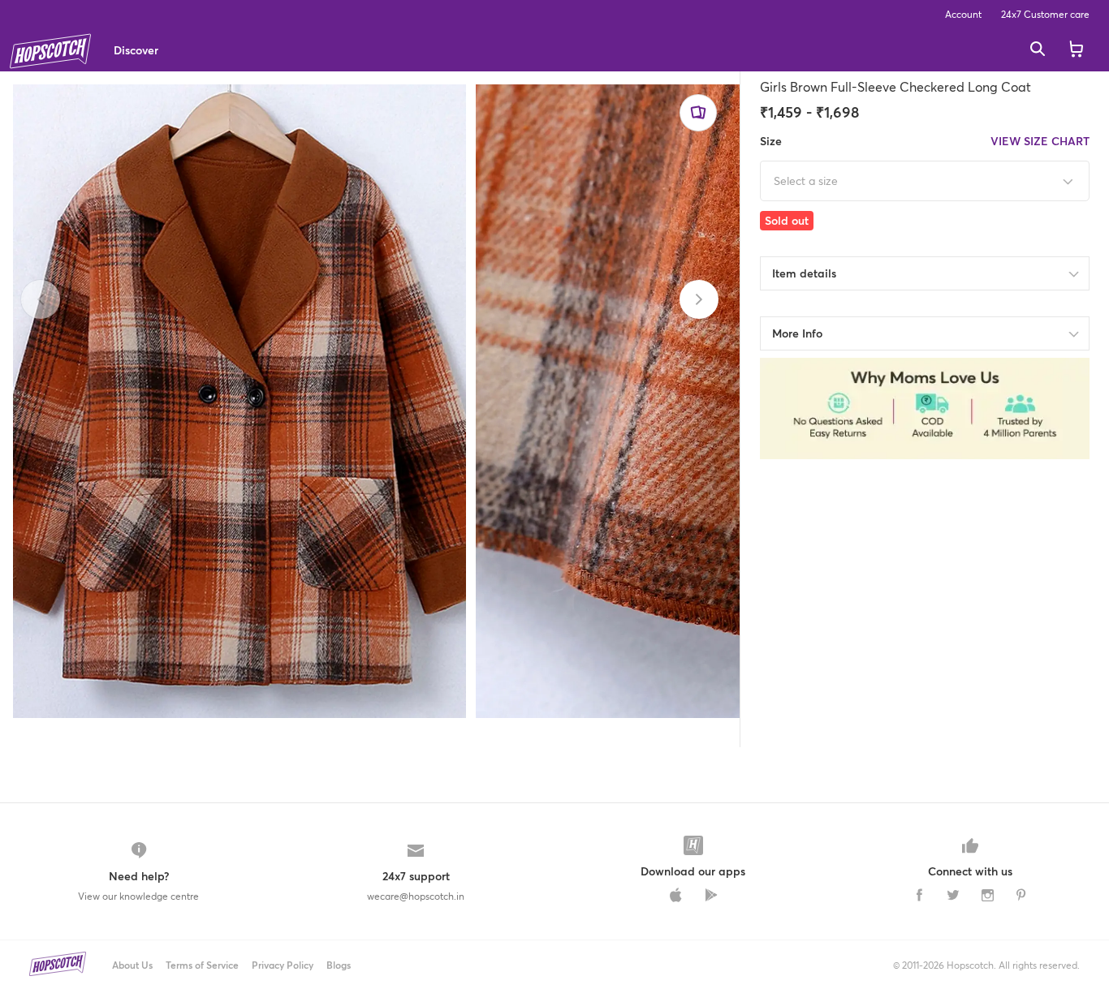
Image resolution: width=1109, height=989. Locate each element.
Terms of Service (202, 965)
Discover (136, 50)
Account (963, 14)
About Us (132, 965)
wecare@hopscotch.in (415, 896)
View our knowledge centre (138, 896)
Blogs (338, 965)
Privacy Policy (282, 965)
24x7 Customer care (1045, 14)
